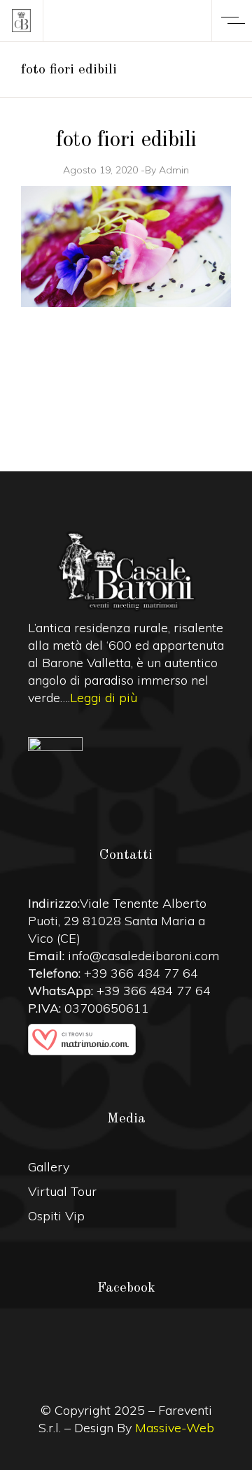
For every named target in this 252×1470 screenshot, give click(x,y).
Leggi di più (103, 698)
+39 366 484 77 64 (141, 973)
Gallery (48, 1167)
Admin (174, 170)
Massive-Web (174, 1428)
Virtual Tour (62, 1191)
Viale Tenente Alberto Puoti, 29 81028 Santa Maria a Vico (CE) (117, 920)
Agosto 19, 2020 (100, 170)
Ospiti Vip (56, 1216)
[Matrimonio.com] (126, 1039)
